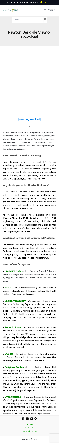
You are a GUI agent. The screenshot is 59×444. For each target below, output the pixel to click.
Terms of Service (29, 431)
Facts (8, 287)
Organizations (13, 397)
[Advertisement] (29, 81)
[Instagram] (27, 418)
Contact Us (29, 428)
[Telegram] (35, 418)
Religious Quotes (14, 367)
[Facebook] (23, 418)
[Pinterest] (31, 418)
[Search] (45, 20)
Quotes (9, 354)
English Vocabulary (15, 301)
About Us (29, 424)
